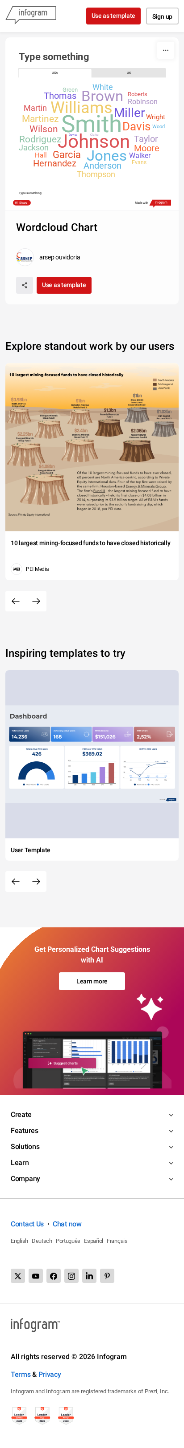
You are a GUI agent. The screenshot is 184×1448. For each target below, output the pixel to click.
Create (21, 1114)
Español (93, 1241)
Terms (21, 1374)
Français (117, 1241)
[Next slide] (36, 601)
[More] (165, 50)
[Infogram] (30, 16)
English (19, 1241)
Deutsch (42, 1241)
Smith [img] (91, 124)
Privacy (49, 1374)
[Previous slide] (15, 601)
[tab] (54, 73)
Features (24, 1130)
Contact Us (27, 1224)
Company (25, 1178)
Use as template (114, 15)
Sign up (162, 16)
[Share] (24, 285)
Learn (20, 1162)
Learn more (92, 981)
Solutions (25, 1146)
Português (68, 1241)
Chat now (67, 1224)
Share (22, 202)
